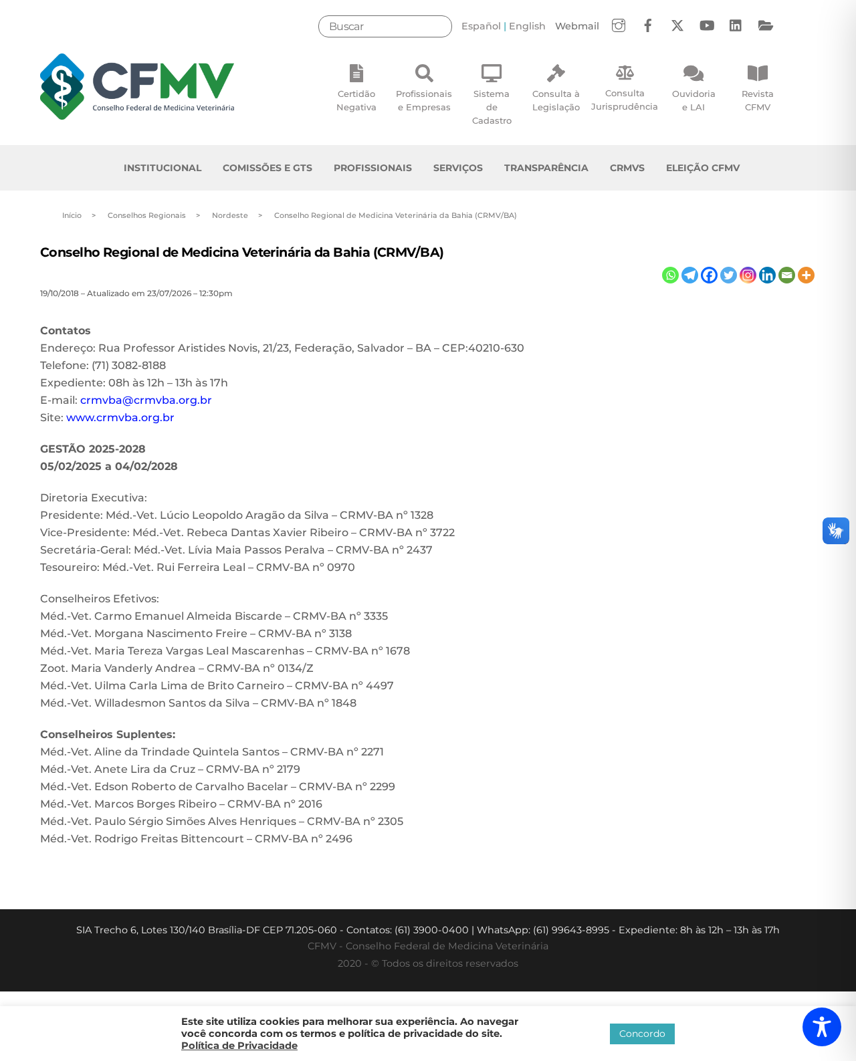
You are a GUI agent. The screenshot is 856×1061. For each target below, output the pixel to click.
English (527, 26)
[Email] (786, 275)
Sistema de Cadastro (492, 107)
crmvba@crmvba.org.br (146, 400)
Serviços (458, 168)
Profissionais (373, 168)
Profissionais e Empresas (424, 100)
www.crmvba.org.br (120, 417)
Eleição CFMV (703, 168)
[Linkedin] (767, 275)
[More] (806, 275)
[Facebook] (709, 275)
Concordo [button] (642, 1034)
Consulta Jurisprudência (624, 100)
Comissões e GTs (267, 168)
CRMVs (627, 168)
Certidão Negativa (356, 100)
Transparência (546, 168)
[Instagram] (748, 275)
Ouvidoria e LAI (694, 100)
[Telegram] (689, 275)
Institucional (162, 168)
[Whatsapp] (670, 275)
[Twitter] (728, 275)
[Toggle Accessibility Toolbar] (822, 1027)
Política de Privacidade (239, 1046)
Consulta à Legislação (556, 100)
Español (481, 26)
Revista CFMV (758, 100)
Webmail (577, 26)
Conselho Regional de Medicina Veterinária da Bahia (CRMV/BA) (241, 252)
